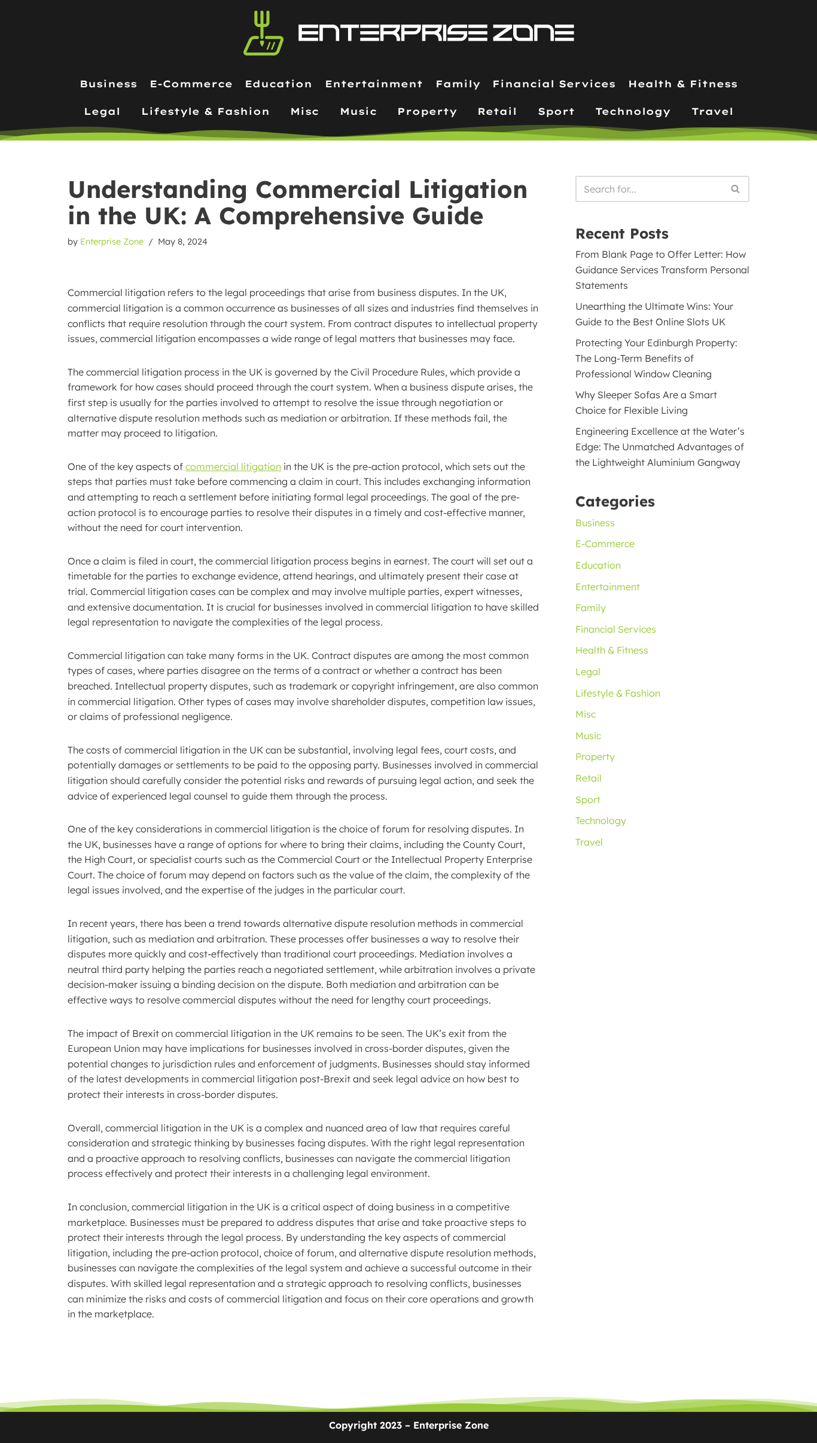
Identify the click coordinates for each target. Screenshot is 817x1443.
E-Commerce (191, 84)
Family (457, 84)
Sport (556, 111)
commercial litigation (233, 466)
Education (278, 84)
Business (108, 84)
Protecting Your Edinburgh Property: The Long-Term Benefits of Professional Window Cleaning (656, 358)
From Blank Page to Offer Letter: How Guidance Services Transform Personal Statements (662, 269)
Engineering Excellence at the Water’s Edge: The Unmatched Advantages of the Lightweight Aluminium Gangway (660, 446)
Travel (712, 111)
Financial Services (553, 84)
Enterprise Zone (112, 241)
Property (427, 111)
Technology (632, 111)
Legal (102, 111)
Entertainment (374, 84)
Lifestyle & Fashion (205, 111)
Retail (497, 111)
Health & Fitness (682, 84)
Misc (304, 111)
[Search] (736, 189)
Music (358, 111)
